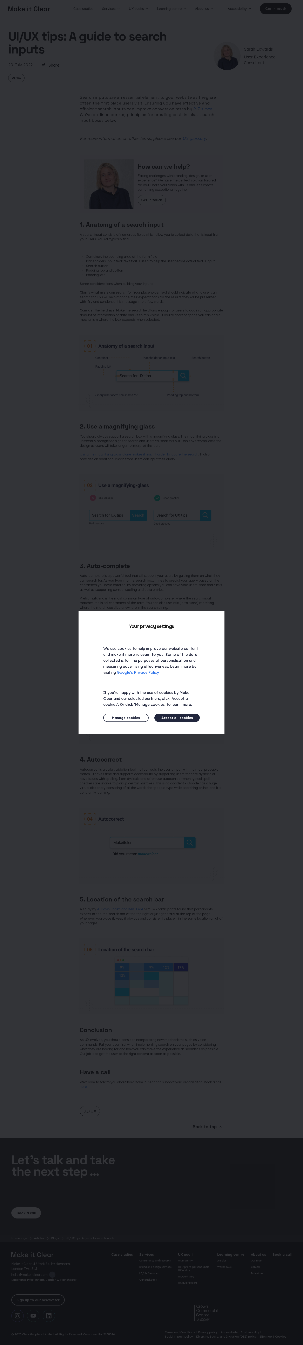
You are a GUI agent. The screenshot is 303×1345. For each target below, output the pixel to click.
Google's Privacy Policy (138, 672)
